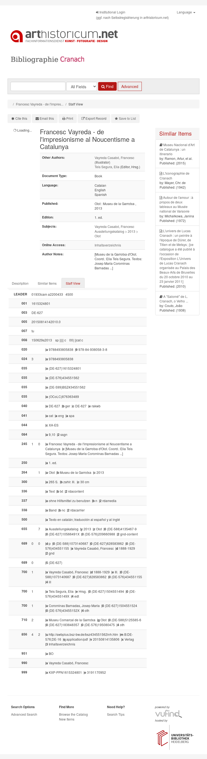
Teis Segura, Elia (107, 166)
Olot (98, 236)
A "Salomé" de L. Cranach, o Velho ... (174, 298)
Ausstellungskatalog (109, 231)
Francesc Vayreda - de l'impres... (39, 104)
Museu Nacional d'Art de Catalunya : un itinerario (177, 149)
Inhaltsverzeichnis (108, 245)
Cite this (21, 118)
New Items (66, 719)
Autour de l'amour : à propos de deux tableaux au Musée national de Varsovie (176, 204)
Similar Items (47, 283)
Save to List (127, 118)
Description (20, 283)
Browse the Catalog (73, 714)
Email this (47, 118)
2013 (131, 231)
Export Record (95, 118)
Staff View (73, 283)
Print (69, 118)
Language (185, 12)
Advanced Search (24, 714)
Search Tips (116, 714)
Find (109, 86)
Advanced (129, 86)
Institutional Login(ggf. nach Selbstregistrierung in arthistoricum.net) (132, 15)
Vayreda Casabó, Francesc (114, 157)
